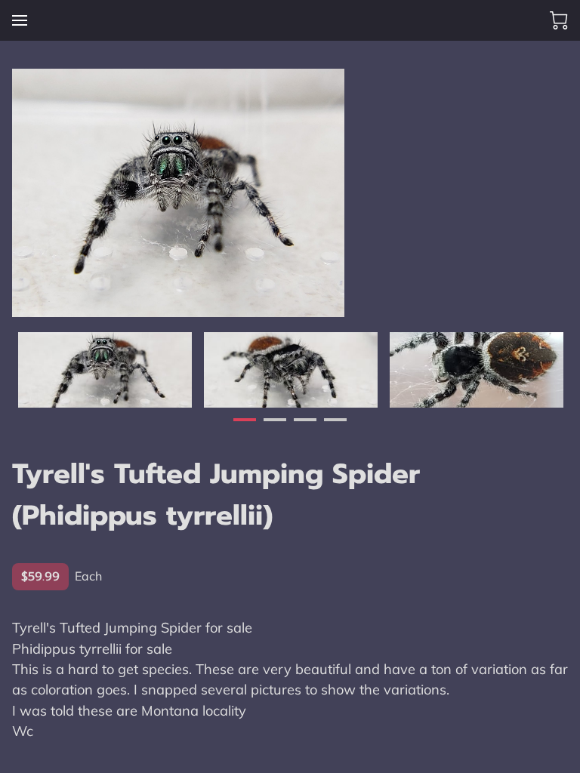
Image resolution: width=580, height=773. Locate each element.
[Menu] (19, 20)
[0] (559, 20)
